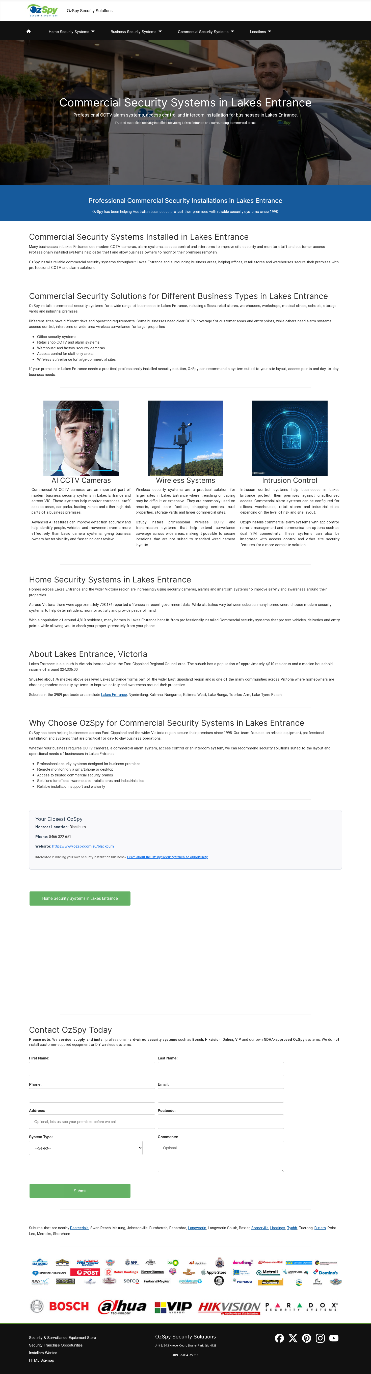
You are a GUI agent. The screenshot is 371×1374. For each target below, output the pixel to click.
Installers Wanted (43, 1352)
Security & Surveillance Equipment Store (62, 1337)
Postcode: (167, 1110)
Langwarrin (197, 1228)
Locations (258, 31)
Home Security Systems (69, 31)
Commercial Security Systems (203, 31)
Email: (163, 1084)
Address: (37, 1110)
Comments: (168, 1136)
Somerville (260, 1228)
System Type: (41, 1136)
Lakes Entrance (114, 694)
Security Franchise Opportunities (56, 1345)
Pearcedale (79, 1228)
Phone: (35, 1084)
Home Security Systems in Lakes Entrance (80, 898)
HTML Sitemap (41, 1360)
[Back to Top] (362, 1365)
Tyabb (292, 1228)
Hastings (277, 1228)
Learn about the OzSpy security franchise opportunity (167, 857)
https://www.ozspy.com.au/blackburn (83, 846)
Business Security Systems (133, 31)
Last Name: (168, 1058)
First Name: (39, 1058)
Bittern (320, 1228)
